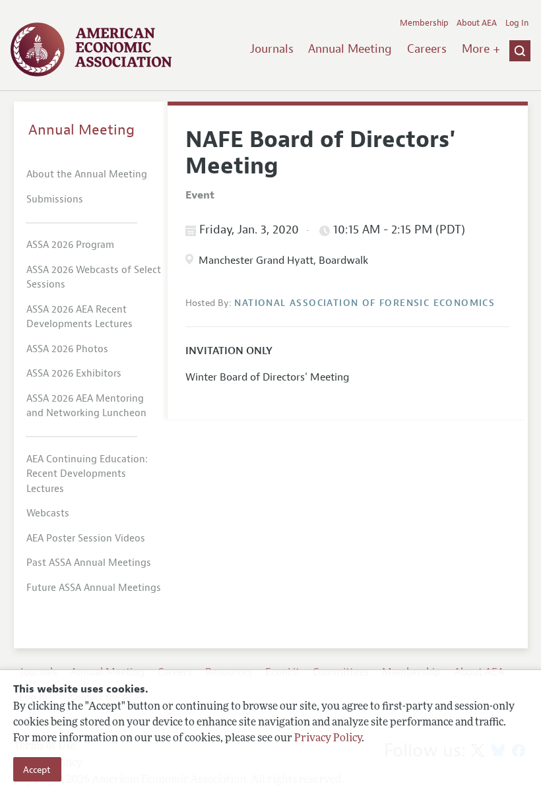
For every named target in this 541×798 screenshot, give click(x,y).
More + (481, 49)
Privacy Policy (328, 738)
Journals (272, 49)
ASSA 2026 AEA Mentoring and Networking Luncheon (86, 406)
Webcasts (47, 513)
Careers (427, 49)
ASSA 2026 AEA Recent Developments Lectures (79, 317)
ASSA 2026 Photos (67, 349)
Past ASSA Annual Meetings (88, 563)
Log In (516, 23)
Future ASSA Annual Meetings (93, 588)
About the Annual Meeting (86, 174)
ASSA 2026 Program (70, 245)
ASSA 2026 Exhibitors (73, 373)
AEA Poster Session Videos (85, 538)
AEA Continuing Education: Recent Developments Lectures (87, 474)
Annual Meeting (350, 49)
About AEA (477, 23)
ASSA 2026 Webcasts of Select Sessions (93, 278)
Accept (37, 770)
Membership (424, 23)
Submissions (54, 199)
